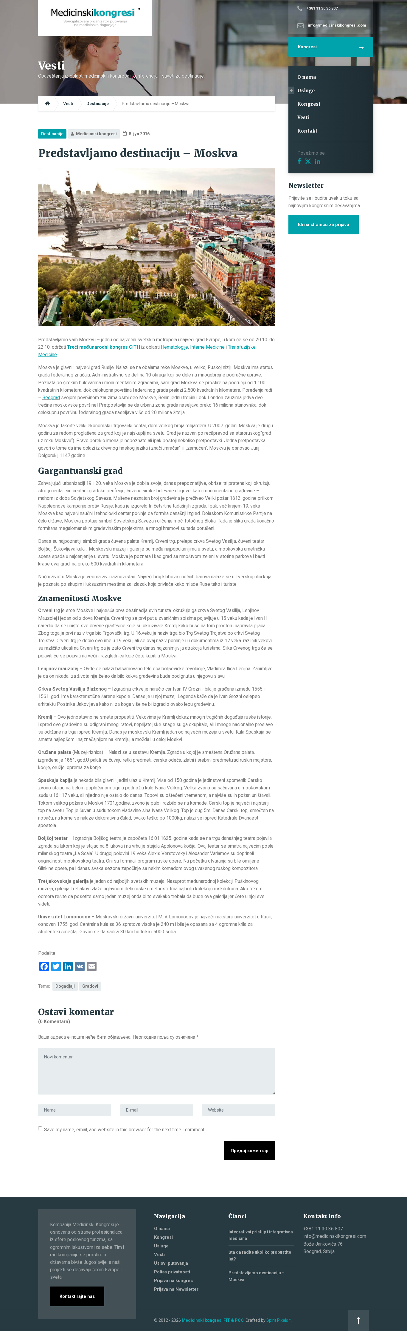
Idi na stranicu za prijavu (323, 224)
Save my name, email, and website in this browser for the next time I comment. (124, 1129)
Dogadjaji (65, 986)
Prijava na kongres (173, 1280)
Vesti (303, 117)
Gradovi (90, 986)
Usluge (306, 90)
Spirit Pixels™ (278, 1320)
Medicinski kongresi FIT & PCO (213, 1320)
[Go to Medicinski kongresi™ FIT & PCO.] (47, 103)
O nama (306, 77)
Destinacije (52, 133)
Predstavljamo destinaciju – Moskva (257, 1276)
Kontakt (307, 131)
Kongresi (307, 47)
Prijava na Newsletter (176, 1289)
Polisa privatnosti (172, 1272)
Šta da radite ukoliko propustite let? (260, 1255)
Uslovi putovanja (171, 1263)
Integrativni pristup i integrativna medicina (261, 1235)
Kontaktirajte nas (77, 1296)
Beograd (51, 397)
